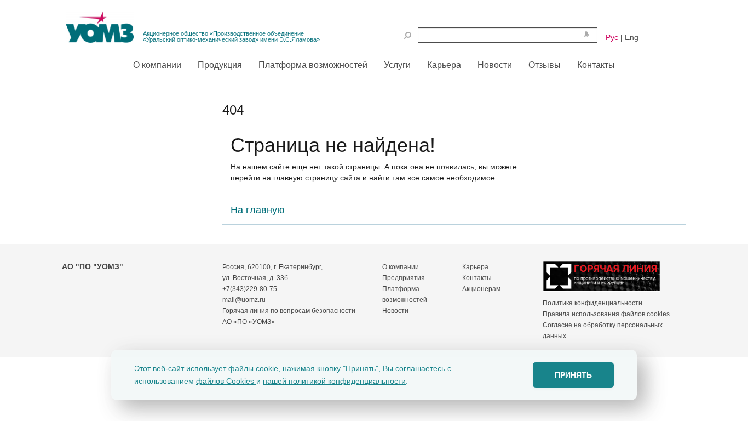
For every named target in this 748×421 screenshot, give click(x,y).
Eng (631, 37)
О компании (400, 267)
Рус (612, 37)
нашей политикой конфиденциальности (334, 381)
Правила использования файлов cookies (606, 314)
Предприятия (403, 278)
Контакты (477, 278)
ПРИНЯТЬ (573, 375)
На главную (258, 209)
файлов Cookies (226, 381)
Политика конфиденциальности (592, 303)
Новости (395, 311)
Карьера (475, 267)
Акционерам (481, 289)
